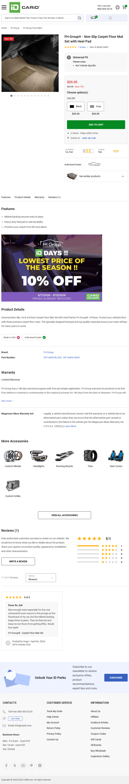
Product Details (23, 197)
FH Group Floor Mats (32, 28)
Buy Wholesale (98, 750)
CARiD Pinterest (31, 765)
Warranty (39, 197)
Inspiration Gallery (100, 756)
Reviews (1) (54, 197)
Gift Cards (96, 739)
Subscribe (116, 677)
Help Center (53, 716)
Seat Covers (116, 466)
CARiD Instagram (39, 765)
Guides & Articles (99, 722)
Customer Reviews (100, 728)
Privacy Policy (54, 733)
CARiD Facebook (6, 765)
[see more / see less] (7, 400)
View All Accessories (64, 515)
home (4, 28)
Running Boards (64, 466)
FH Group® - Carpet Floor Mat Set (25, 633)
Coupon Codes (98, 733)
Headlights (38, 466)
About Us (95, 711)
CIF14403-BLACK (53, 357)
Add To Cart (96, 124)
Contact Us (52, 739)
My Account (53, 722)
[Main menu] (4, 7)
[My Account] (117, 7)
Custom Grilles (12, 496)
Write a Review (18, 561)
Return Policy (53, 728)
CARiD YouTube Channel (23, 765)
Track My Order (54, 711)
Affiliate (95, 716)
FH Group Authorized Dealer (35, 337)
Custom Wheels (13, 466)
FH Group (15, 28)
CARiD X (14, 765)
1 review (82, 47)
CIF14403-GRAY (71, 357)
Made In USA (11, 337)
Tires (90, 466)
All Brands (96, 745)
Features (6, 197)
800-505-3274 (104, 9)
